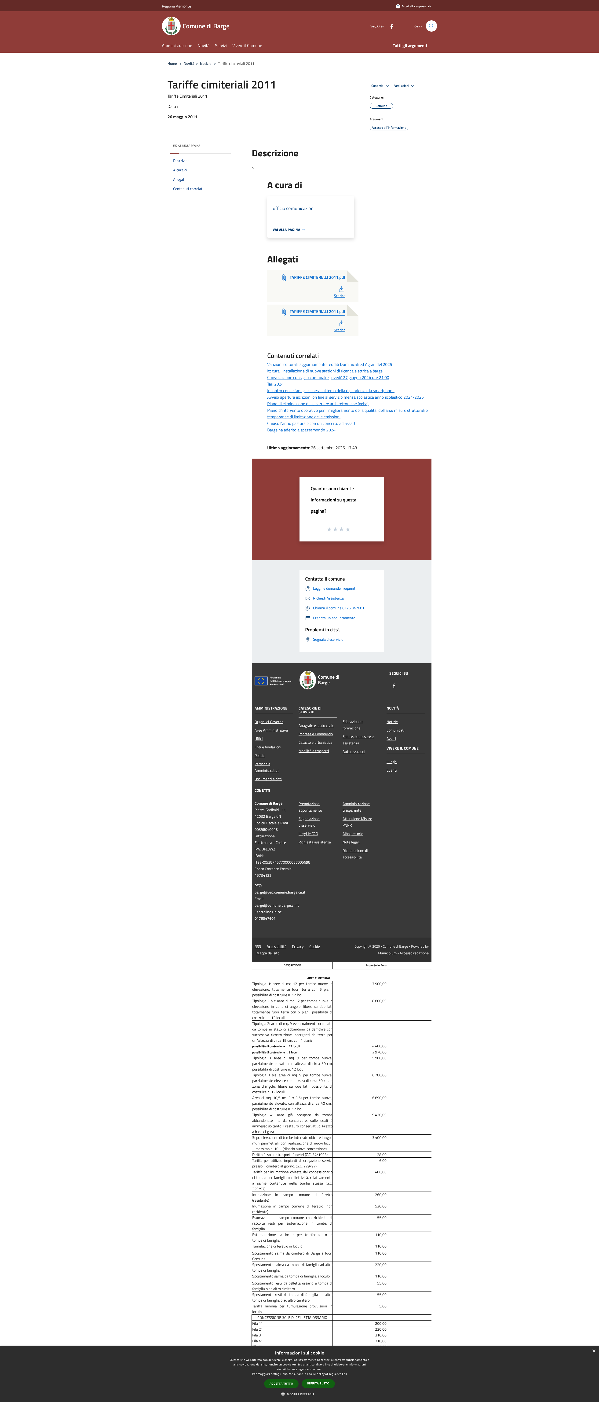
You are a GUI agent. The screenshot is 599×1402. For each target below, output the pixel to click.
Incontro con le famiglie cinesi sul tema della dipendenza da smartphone (330, 390)
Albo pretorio (353, 833)
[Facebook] (389, 26)
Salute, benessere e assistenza (358, 740)
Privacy (298, 946)
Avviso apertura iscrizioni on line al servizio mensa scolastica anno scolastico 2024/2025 (345, 397)
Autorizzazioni (354, 751)
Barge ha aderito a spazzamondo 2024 (301, 430)
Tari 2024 (275, 384)
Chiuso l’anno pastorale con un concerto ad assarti (311, 423)
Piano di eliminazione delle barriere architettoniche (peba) (318, 404)
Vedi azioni (402, 85)
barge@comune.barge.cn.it (277, 905)
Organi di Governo (269, 722)
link (344, 1374)
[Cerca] (431, 26)
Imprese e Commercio (316, 734)
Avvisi (391, 738)
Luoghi (392, 762)
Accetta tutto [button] (281, 1384)
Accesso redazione (414, 953)
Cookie (314, 946)
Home (172, 63)
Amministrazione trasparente (356, 807)
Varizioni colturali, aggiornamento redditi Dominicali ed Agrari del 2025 (329, 364)
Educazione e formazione (353, 725)
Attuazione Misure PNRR (357, 822)
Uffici (259, 738)
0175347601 (265, 918)
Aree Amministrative (271, 730)
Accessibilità (276, 946)
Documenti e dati (268, 779)
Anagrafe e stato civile (316, 725)
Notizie (205, 63)
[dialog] (299, 1374)
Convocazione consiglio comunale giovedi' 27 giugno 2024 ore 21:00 (328, 377)
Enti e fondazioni (268, 747)
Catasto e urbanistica (315, 742)
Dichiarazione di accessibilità (355, 854)
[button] (299, 1394)
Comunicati (396, 730)
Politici (260, 755)
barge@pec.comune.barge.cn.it (280, 892)
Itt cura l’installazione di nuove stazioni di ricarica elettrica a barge (325, 371)
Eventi (392, 770)
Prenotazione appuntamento (310, 807)
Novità (189, 63)
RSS (258, 946)
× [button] (593, 1351)
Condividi (378, 85)
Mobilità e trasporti (314, 751)
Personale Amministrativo (267, 767)
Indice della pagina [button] (186, 145)
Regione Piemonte (176, 6)
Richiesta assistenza (315, 842)
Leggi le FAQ (308, 833)
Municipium (387, 953)
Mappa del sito (267, 953)
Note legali (351, 842)
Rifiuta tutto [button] (318, 1383)
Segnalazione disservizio (309, 822)
